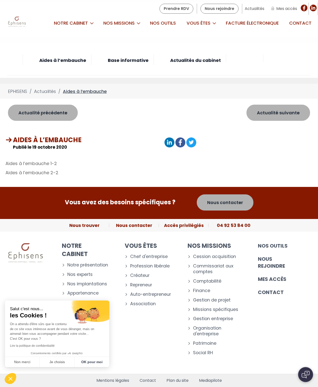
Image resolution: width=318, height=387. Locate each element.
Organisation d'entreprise (207, 331)
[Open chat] (305, 374)
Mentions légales (112, 380)
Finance (201, 291)
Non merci (22, 362)
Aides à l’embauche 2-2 (31, 173)
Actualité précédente (42, 113)
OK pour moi (92, 362)
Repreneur (141, 285)
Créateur (140, 275)
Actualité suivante (278, 113)
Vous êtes (199, 23)
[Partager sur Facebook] (180, 142)
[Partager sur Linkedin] (169, 142)
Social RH (203, 353)
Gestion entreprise (213, 319)
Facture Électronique (252, 23)
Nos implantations (87, 284)
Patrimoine (204, 343)
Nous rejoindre (271, 262)
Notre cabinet (71, 23)
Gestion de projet (212, 300)
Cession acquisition (214, 256)
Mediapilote (210, 380)
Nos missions (119, 23)
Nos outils (163, 23)
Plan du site (177, 380)
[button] (10, 379)
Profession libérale (150, 266)
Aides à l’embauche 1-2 (31, 163)
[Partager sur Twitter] (191, 142)
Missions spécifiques (215, 309)
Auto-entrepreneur (150, 294)
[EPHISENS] (17, 23)
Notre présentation (87, 265)
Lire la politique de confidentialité (32, 345)
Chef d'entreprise (149, 256)
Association (143, 304)
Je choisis (57, 362)
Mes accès (272, 279)
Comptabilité (207, 281)
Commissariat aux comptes (213, 269)
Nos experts (80, 274)
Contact (271, 292)
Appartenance (83, 293)
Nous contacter (225, 202)
